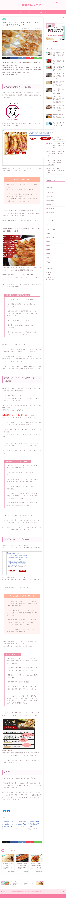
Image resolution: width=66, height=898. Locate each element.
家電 (49, 249)
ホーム (22, 12)
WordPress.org (52, 279)
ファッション (51, 229)
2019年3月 (51, 204)
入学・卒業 (51, 237)
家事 (49, 245)
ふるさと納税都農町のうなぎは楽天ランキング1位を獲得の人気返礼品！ (34, 824)
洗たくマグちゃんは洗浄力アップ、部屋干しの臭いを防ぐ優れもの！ (56, 154)
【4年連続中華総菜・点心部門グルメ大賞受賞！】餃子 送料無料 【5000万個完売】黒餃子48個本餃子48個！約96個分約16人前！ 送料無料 (40, 134)
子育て (50, 241)
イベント (50, 225)
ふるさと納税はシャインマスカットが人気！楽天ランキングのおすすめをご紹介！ (7, 825)
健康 (49, 233)
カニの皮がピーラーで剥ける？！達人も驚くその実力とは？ (20, 823)
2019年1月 (51, 212)
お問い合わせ (42, 12)
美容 (49, 254)
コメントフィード (52, 277)
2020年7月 (51, 192)
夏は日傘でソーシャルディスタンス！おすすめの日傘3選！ (56, 138)
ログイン (50, 272)
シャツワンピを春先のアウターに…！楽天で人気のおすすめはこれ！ (56, 162)
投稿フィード (51, 275)
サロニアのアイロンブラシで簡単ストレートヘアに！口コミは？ (56, 170)
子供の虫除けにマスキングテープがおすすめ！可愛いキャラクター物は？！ (56, 145)
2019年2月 (51, 208)
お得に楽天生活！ (33, 5)
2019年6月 (51, 196)
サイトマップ (31, 12)
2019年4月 (51, 200)
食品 (4, 19)
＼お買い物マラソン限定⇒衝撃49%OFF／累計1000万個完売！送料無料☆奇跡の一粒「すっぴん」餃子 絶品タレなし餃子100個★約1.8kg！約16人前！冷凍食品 (17, 563)
